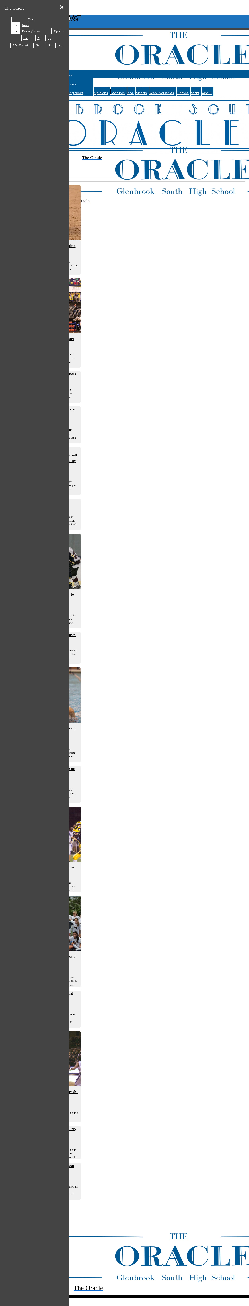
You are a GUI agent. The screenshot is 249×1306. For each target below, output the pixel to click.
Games (183, 93)
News (71, 84)
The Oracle (14, 8)
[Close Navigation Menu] (62, 7)
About (207, 93)
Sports (141, 93)
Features (118, 93)
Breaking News (71, 93)
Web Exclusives (161, 93)
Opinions (101, 93)
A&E (130, 93)
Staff (195, 93)
